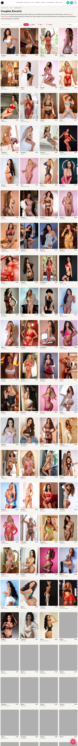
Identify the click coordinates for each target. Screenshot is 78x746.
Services (43, 2)
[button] (71, 24)
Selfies (33, 24)
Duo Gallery (27, 2)
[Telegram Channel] (71, 2)
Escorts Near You (51, 2)
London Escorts (19, 2)
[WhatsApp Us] (67, 2)
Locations (37, 2)
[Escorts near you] (75, 2)
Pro (27, 24)
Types (32, 2)
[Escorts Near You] (73, 741)
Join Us (57, 2)
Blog (61, 2)
